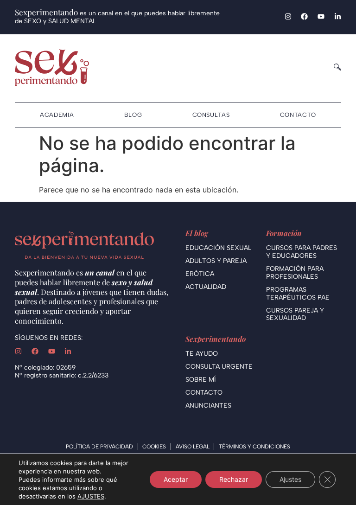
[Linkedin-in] (337, 16)
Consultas (211, 114)
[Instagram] (288, 16)
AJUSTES (90, 496)
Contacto (298, 114)
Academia (57, 114)
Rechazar (233, 479)
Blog (133, 114)
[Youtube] (321, 16)
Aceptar (176, 479)
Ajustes (290, 479)
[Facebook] (304, 16)
